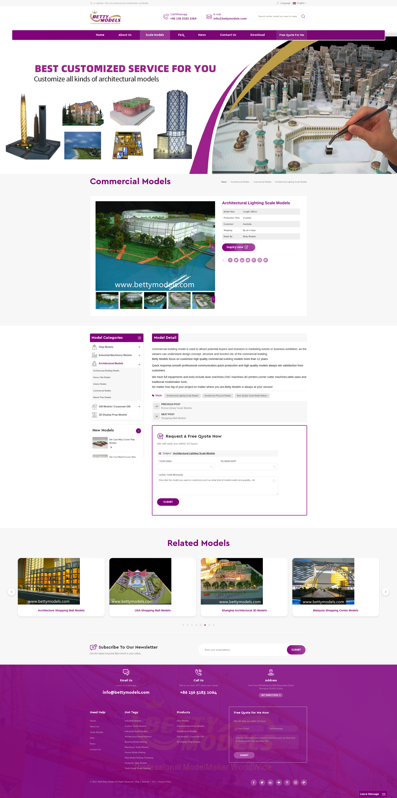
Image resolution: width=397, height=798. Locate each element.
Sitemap (145, 782)
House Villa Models (102, 377)
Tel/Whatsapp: (228, 461)
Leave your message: (171, 475)
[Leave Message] (384, 794)
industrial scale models (136, 731)
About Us (125, 35)
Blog (137, 782)
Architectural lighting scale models (182, 396)
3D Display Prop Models (113, 414)
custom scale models (135, 726)
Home (100, 35)
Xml (154, 782)
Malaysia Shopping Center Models (152, 610)
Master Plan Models (102, 397)
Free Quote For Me (291, 35)
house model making (135, 752)
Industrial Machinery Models (115, 355)
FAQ (181, 35)
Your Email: (165, 461)
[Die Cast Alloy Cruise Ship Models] (100, 442)
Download (257, 35)
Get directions (269, 695)
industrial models (133, 721)
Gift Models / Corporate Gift (114, 406)
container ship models (136, 763)
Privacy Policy (164, 782)
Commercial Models (263, 182)
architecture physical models (218, 396)
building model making (136, 742)
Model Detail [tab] (165, 338)
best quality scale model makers (252, 396)
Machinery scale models (137, 747)
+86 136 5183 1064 (183, 18)
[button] (212, 247)
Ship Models (106, 347)
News (202, 35)
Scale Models (155, 35)
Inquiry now (235, 247)
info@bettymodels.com (230, 18)
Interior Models (100, 384)
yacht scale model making (138, 768)
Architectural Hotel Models (335, 610)
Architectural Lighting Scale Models (194, 453)
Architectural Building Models (106, 371)
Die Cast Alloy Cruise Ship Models (122, 441)
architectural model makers (138, 736)
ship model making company (139, 757)
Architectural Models (240, 182)
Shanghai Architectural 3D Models (61, 610)
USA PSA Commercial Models (244, 610)
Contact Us (228, 35)
